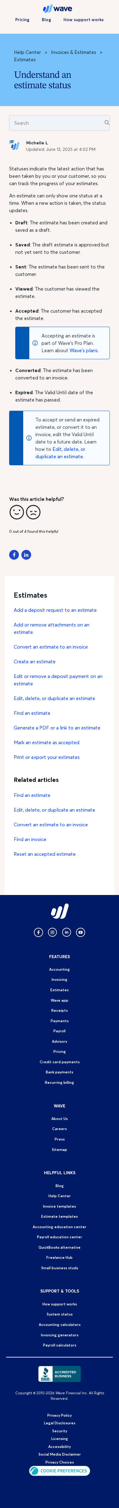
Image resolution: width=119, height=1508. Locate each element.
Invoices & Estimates (73, 52)
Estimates (25, 59)
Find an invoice (30, 839)
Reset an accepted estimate (45, 854)
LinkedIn (26, 555)
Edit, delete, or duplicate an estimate (54, 698)
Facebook (14, 555)
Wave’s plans (84, 350)
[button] (16, 512)
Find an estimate (32, 713)
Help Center (27, 52)
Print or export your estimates (47, 757)
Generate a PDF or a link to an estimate (57, 728)
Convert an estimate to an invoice (51, 647)
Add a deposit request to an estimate (55, 610)
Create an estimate (35, 661)
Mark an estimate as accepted (46, 742)
